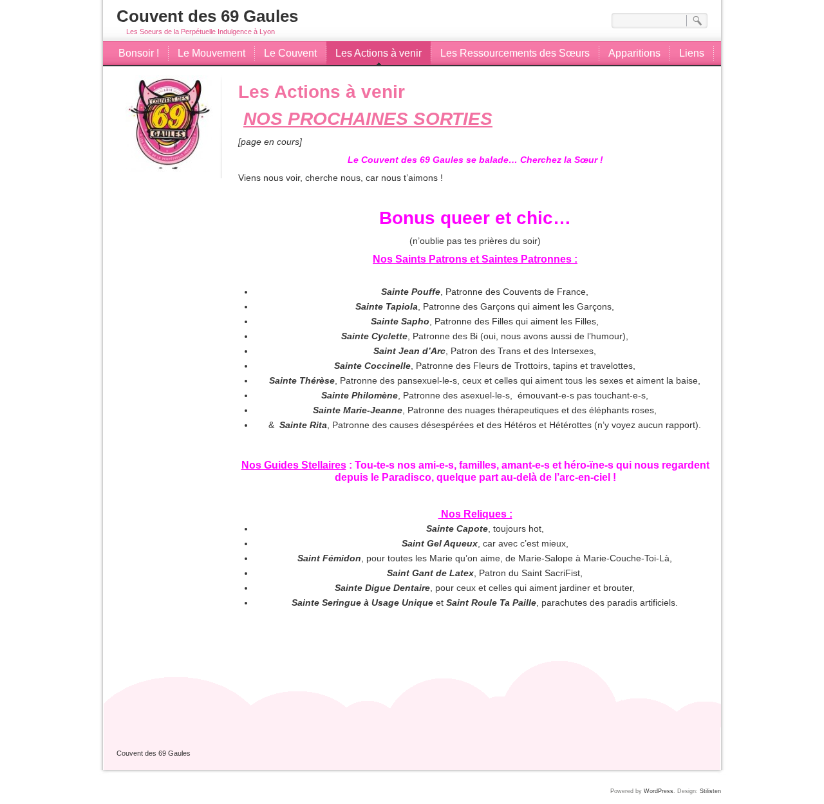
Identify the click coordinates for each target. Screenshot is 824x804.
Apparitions (634, 53)
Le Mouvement (211, 53)
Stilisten (710, 791)
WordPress (658, 791)
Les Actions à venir (378, 53)
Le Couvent (290, 53)
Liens (691, 53)
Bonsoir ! (138, 53)
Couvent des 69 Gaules (207, 16)
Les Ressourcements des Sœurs (515, 53)
